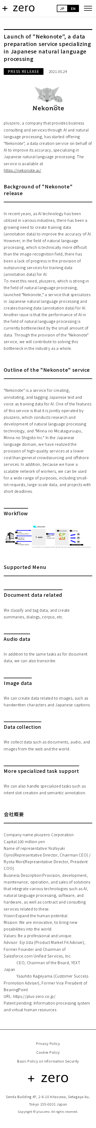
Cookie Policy (48, 1052)
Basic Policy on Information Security (48, 1061)
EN (73, 8)
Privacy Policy (48, 1043)
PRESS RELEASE (23, 71)
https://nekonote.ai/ (22, 170)
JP (62, 8)
